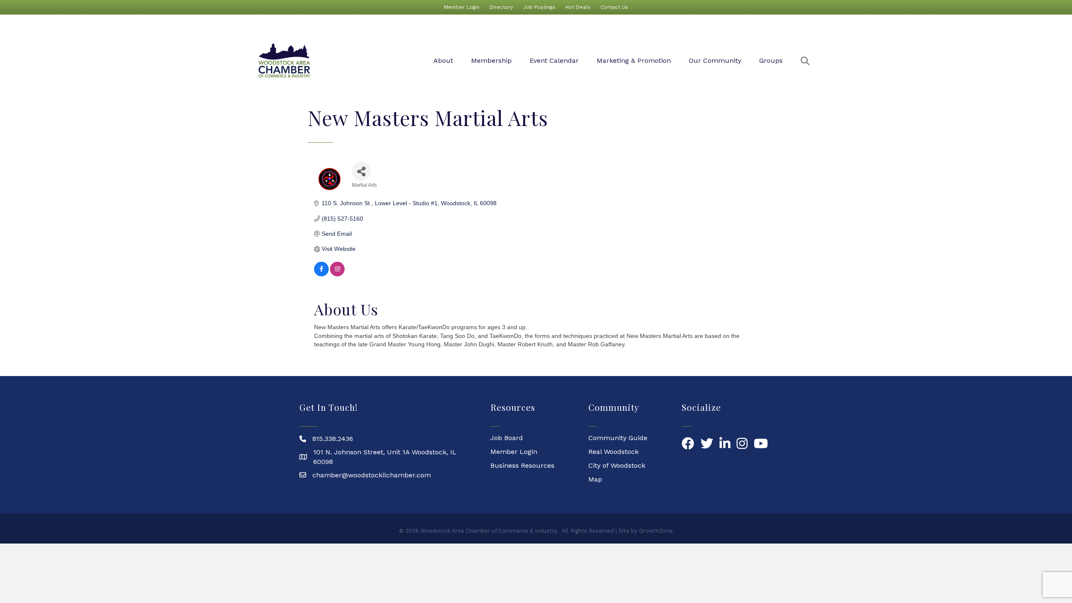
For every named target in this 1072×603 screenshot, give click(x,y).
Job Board (506, 438)
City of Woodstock (616, 465)
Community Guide (617, 438)
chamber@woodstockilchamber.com (371, 475)
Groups (771, 60)
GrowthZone (656, 531)
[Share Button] (361, 171)
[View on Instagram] (337, 274)
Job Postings (539, 7)
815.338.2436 (332, 439)
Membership (491, 60)
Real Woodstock (613, 452)
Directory (501, 7)
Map (595, 479)
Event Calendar (554, 60)
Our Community (715, 60)
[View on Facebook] (321, 274)
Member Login (461, 7)
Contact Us (614, 7)
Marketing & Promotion (634, 60)
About (443, 60)
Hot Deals (577, 7)
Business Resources (522, 465)
